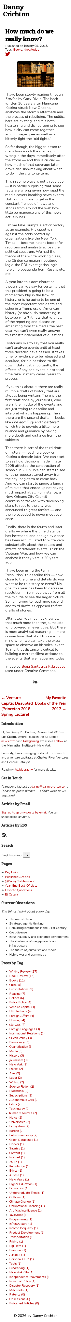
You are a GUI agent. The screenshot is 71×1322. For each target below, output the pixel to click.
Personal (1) (17, 1250)
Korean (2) (16, 1131)
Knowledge (31, 49)
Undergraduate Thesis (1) (26, 1193)
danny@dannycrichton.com (49, 786)
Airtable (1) (17, 1255)
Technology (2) (19, 1109)
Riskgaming (31, 741)
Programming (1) (20, 1219)
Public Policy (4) (20, 1002)
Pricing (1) (16, 1241)
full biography (23, 769)
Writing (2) (16, 1082)
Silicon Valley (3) (20, 1038)
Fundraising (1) (19, 1268)
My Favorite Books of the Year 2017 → (50, 703)
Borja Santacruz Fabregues (43, 666)
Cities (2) (15, 1104)
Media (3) (15, 1051)
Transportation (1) (21, 1237)
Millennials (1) (18, 1290)
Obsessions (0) (19, 1299)
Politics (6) (16, 998)
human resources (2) (23, 1113)
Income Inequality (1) (23, 1228)
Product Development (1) (27, 1232)
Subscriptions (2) (20, 1095)
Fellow (58, 741)
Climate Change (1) (22, 1201)
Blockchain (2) (18, 1091)
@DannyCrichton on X (20, 881)
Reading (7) (17, 994)
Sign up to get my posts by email (24, 812)
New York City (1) (21, 1272)
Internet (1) (17, 1157)
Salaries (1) (17, 1148)
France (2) (16, 1069)
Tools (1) (15, 1264)
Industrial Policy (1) (22, 1281)
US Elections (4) (20, 1011)
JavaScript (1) (18, 1215)
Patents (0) (17, 1294)
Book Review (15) (22, 976)
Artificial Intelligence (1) (25, 1210)
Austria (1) (16, 1175)
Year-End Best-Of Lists (21, 885)
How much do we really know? (29, 35)
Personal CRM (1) (21, 1259)
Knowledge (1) (19, 1166)
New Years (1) (19, 1179)
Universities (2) (19, 1122)
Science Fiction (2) (21, 1086)
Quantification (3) (21, 1047)
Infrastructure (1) (20, 1224)
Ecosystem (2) (19, 1126)
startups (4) (17, 1024)
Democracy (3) (19, 1042)
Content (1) (17, 1153)
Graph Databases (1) (23, 1140)
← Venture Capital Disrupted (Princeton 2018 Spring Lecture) (17, 706)
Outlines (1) (17, 1197)
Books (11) (17, 980)
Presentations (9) (21, 989)
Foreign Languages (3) (24, 1029)
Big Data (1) (17, 1246)
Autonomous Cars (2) (24, 1100)
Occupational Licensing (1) (27, 1206)
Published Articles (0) (24, 1303)
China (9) (15, 985)
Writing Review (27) (23, 971)
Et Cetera (11, 894)
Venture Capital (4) (22, 1007)
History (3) (16, 1055)
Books (17, 49)
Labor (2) (15, 1078)
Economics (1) (19, 1188)
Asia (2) (14, 1073)
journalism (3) (18, 1060)
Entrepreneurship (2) (23, 1135)
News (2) (15, 1117)
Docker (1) (16, 1144)
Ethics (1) (15, 1170)
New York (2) (18, 1064)
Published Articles (17, 877)
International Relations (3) (27, 1033)
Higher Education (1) (23, 1184)
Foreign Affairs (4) (21, 1016)
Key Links (11, 872)
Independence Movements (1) (30, 1277)
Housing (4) (17, 1020)
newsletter (9, 741)
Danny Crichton (16, 10)
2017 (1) (15, 1162)
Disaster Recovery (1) (24, 1285)
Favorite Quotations (18, 890)
